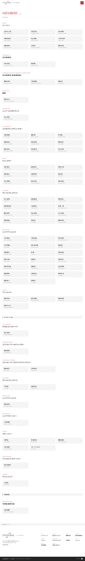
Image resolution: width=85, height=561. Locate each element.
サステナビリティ (57, 539)
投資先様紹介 (79, 535)
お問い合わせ (56, 544)
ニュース (77, 539)
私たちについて (57, 535)
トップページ (44, 535)
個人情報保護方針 (5, 558)
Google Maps (5, 544)
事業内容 (68, 535)
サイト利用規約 (12, 558)
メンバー (43, 539)
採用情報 (43, 544)
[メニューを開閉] (82, 2)
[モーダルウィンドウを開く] (15, 32)
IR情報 (68, 539)
